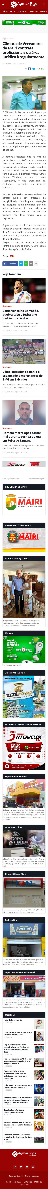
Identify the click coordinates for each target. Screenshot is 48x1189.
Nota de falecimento (13, 1020)
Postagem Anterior (11, 478)
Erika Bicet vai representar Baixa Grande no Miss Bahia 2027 (18, 1086)
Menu (3, 4)
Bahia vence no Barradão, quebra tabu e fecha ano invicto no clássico (20, 314)
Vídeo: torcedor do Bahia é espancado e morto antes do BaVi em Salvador (22, 375)
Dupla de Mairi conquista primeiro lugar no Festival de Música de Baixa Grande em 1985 (16, 1048)
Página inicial (7, 38)
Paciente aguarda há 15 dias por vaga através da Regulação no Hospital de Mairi (18, 1061)
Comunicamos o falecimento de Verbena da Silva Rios (18, 1033)
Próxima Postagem (36, 478)
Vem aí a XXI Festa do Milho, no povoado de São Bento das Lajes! (18, 1123)
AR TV (12, 11)
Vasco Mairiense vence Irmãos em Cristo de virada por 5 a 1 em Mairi (18, 1137)
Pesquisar (44, 4)
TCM (12, 256)
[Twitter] (33, 69)
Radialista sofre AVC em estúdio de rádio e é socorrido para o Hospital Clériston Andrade (18, 1100)
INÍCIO (5, 11)
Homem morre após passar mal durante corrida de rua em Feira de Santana (21, 436)
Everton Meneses (32, 1176)
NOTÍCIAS (18, 1182)
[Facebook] (29, 69)
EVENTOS (34, 11)
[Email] (38, 69)
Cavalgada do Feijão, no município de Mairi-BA (14, 1111)
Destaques (7, 306)
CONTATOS (24, 1185)
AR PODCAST (22, 11)
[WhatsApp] (42, 69)
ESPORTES (28, 1182)
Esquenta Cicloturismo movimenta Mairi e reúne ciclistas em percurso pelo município (15, 1075)
